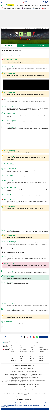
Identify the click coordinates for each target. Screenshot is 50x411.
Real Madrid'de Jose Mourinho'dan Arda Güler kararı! (24, 365)
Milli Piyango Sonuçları (43, 349)
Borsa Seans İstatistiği (34, 342)
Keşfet (31, 360)
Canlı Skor (11, 5)
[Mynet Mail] (48, 1)
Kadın (12, 349)
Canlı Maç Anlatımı (23, 351)
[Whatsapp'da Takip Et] (37, 337)
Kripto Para (32, 349)
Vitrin (21, 347)
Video (12, 358)
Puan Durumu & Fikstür (44, 5)
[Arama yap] (43, 1)
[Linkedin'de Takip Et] (31, 337)
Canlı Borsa (32, 344)
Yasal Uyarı (32, 389)
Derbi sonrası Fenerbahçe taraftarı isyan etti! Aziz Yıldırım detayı (24, 370)
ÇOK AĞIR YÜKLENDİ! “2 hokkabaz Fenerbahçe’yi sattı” (24, 368)
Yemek (12, 347)
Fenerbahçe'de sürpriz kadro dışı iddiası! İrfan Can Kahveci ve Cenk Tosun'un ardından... (24, 384)
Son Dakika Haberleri (15, 342)
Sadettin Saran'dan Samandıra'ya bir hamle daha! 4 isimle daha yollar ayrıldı (24, 378)
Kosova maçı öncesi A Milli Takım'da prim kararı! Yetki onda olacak (24, 371)
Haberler (12, 344)
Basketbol (22, 5)
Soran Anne (41, 345)
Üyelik (21, 389)
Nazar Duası (41, 360)
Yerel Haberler (13, 360)
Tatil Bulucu (41, 347)
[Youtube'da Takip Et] (34, 337)
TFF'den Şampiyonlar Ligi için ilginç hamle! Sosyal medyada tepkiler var (24, 377)
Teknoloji (22, 342)
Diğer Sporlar (28, 5)
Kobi (21, 358)
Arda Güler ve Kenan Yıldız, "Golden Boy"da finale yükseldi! (24, 383)
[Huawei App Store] (6, 349)
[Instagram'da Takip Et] (28, 337)
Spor (12, 356)
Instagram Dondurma (43, 353)
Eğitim (12, 354)
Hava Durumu (32, 358)
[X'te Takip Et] (24, 337)
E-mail (21, 354)
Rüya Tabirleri (32, 356)
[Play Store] (6, 342)
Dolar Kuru (32, 353)
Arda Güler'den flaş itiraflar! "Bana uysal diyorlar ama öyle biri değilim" (24, 386)
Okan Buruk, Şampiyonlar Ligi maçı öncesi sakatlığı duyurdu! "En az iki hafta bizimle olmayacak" (24, 374)
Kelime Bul (41, 344)
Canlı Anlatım (35, 5)
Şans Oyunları (22, 356)
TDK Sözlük (41, 356)
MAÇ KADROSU (41, 45)
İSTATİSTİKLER (25, 45)
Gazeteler (22, 353)
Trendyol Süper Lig (7, 8)
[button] (1, 2)
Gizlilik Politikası (26, 389)
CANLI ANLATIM (8, 45)
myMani (21, 360)
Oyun (40, 342)
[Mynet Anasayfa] (25, 1)
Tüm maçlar (5, 28)
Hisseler (31, 347)
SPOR (2, 5)
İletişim (14, 389)
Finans (12, 345)
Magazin (12, 351)
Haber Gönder (44, 337)
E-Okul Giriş (41, 351)
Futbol (16, 5)
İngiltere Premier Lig (27, 8)
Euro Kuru (32, 354)
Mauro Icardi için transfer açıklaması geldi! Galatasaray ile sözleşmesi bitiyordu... (24, 375)
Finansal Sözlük (32, 345)
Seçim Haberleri (23, 349)
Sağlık (21, 344)
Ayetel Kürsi (41, 358)
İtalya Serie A (37, 8)
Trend (12, 353)
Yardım (18, 389)
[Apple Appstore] (6, 346)
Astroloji (21, 345)
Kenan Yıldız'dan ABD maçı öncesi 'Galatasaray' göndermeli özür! (24, 367)
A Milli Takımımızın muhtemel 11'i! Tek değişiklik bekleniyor (24, 372)
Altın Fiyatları (32, 351)
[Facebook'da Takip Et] (21, 337)
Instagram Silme (42, 354)
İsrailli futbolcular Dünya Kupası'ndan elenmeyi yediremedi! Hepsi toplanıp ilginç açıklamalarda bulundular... (24, 380)
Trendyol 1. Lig (17, 8)
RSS (35, 389)
